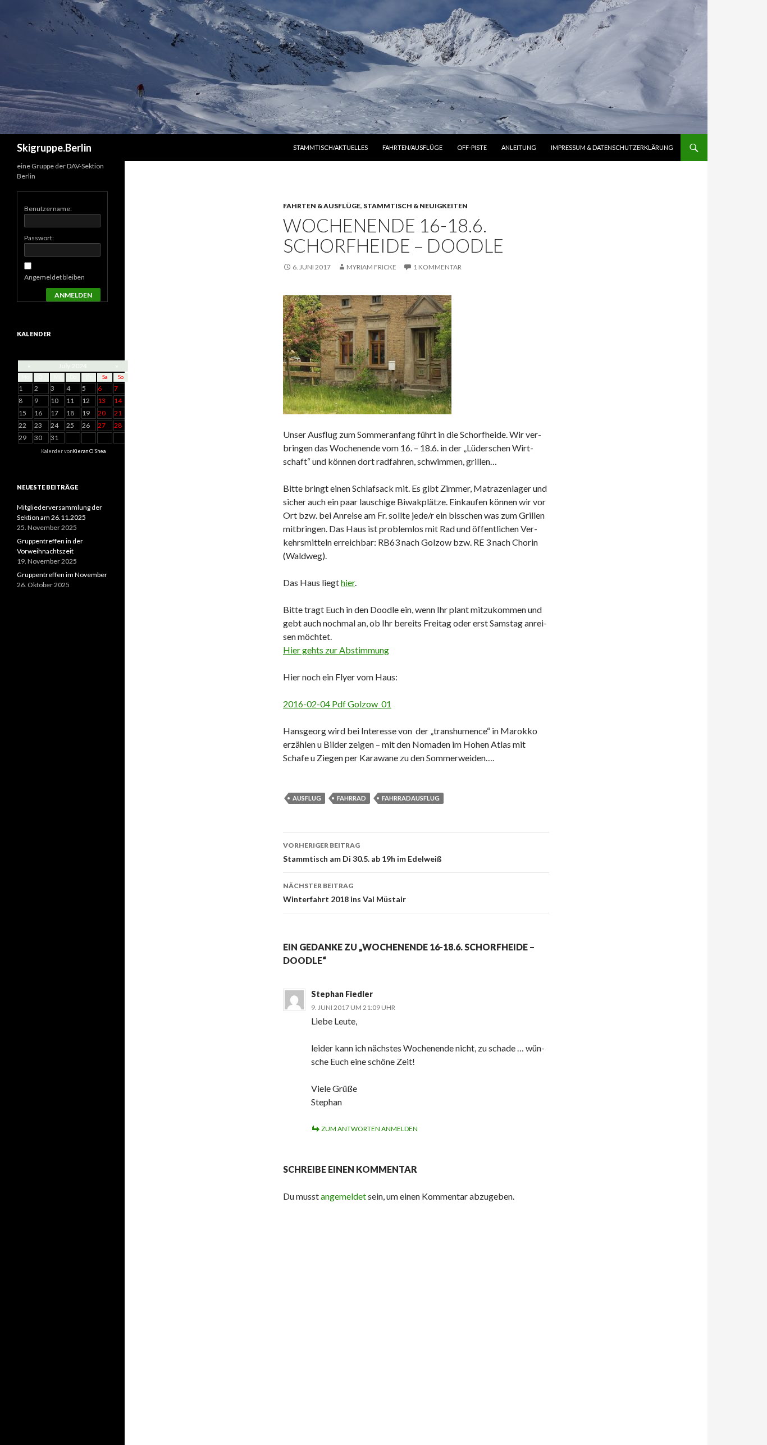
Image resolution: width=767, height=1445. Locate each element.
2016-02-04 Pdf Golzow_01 (337, 703)
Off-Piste (472, 147)
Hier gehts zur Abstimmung (336, 649)
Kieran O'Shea (89, 451)
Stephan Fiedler (342, 994)
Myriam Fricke (371, 267)
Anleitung (518, 147)
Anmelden (73, 295)
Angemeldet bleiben (54, 277)
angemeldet (343, 1196)
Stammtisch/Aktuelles (330, 147)
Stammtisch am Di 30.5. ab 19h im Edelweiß (362, 852)
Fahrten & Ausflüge (321, 206)
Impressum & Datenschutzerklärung (612, 147)
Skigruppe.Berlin (54, 147)
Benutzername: (48, 208)
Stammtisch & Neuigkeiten (415, 206)
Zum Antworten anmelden (369, 1128)
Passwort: (39, 238)
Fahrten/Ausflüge (412, 147)
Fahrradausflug (411, 798)
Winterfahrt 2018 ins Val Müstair (344, 892)
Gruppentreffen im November (62, 574)
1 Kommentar (437, 267)
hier (348, 582)
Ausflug (307, 798)
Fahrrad (351, 798)
